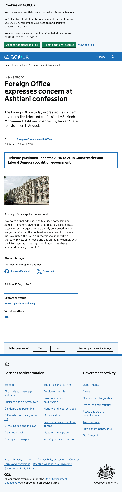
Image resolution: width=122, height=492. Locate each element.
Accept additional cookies (22, 44)
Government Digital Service (20, 468)
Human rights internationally (46, 65)
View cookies (86, 44)
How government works (97, 428)
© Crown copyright (106, 482)
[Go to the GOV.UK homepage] (16, 57)
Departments (91, 384)
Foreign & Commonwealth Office (34, 139)
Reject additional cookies (59, 44)
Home (7, 65)
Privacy (17, 459)
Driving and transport (17, 439)
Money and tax (52, 415)
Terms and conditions (17, 464)
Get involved (90, 435)
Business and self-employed (21, 402)
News (86, 391)
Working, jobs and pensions (60, 439)
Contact (74, 459)
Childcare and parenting (19, 408)
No (60, 348)
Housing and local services (60, 408)
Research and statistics (97, 405)
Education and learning (58, 384)
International (21, 65)
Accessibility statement (52, 459)
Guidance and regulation (98, 398)
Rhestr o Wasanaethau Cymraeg (52, 464)
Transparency (91, 422)
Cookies (30, 459)
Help (7, 459)
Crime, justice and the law (20, 425)
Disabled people (14, 432)
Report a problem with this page (95, 348)
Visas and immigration (57, 432)
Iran (6, 316)
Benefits (9, 384)
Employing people (54, 391)
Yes (42, 348)
